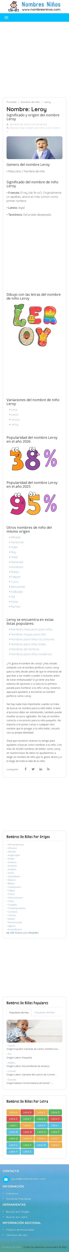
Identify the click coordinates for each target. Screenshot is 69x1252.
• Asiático (11, 869)
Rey (13, 552)
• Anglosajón (13, 855)
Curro (14, 582)
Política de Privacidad (20, 1229)
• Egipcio (11, 925)
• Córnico (11, 915)
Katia (14, 601)
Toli (13, 596)
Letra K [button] (41, 1125)
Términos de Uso (16, 1235)
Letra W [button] (41, 1145)
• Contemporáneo (16, 908)
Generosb (17, 542)
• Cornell (11, 1071)
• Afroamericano (15, 844)
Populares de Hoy (19, 1012)
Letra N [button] (27, 1132)
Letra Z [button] (27, 1151)
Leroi (14, 409)
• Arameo (11, 862)
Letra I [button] (13, 1125)
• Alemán (11, 851)
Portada (11, 102)
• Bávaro (11, 879)
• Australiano (13, 876)
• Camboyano (14, 887)
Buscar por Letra (16, 1217)
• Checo (11, 894)
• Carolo (11, 1045)
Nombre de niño (30, 102)
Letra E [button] (13, 1118)
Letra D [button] (55, 1112)
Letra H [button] (55, 1118)
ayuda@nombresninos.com (28, 1178)
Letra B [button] (27, 1112)
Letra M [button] (13, 1132)
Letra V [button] (27, 1145)
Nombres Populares (18, 1198)
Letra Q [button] (13, 1138)
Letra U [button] (13, 1145)
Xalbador (17, 591)
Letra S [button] (41, 1138)
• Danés (11, 918)
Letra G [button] (41, 1118)
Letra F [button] (27, 1118)
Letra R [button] (27, 1138)
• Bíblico (11, 883)
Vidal (14, 557)
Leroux (15, 419)
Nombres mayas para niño (28, 634)
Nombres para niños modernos (31, 654)
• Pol (9, 1054)
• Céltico (11, 890)
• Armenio (12, 865)
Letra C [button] (41, 1112)
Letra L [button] (55, 1125)
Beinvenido (18, 587)
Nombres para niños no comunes (32, 639)
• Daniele (11, 1079)
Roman (15, 606)
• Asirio (10, 872)
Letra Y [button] (13, 1151)
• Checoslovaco (15, 897)
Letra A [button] (13, 1112)
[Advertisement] (34, 59)
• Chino (10, 901)
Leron (14, 414)
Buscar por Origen (17, 1211)
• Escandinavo (14, 929)
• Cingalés (12, 904)
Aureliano (17, 567)
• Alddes (11, 1062)
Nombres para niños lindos (28, 644)
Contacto (12, 1193)
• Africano (12, 848)
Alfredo (16, 537)
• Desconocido (14, 922)
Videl (14, 547)
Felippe (15, 577)
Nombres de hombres (25, 649)
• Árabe (11, 858)
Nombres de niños (12, 1247)
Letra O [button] (41, 1132)
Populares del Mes (45, 1012)
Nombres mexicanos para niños (32, 629)
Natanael (17, 562)
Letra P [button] (55, 1132)
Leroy (14, 424)
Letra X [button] (55, 1145)
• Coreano (12, 911)
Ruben (15, 572)
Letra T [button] (55, 1138)
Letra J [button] (27, 1125)
